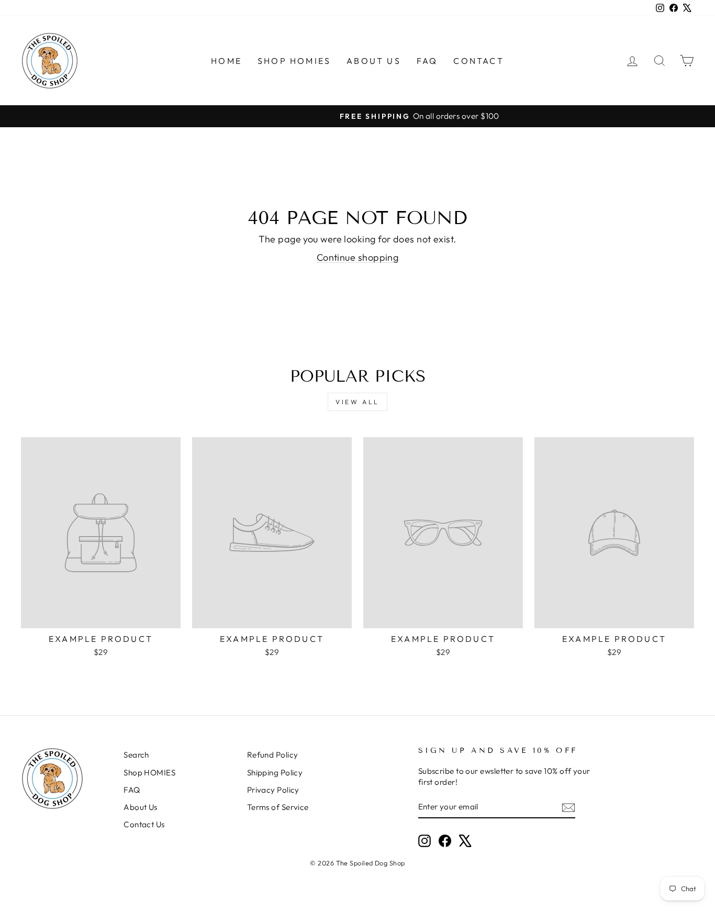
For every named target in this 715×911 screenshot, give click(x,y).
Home (226, 60)
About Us (374, 60)
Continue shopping (358, 257)
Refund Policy (272, 755)
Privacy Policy (273, 790)
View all (357, 402)
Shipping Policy (275, 772)
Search (136, 755)
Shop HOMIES (294, 60)
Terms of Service (278, 807)
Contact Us (144, 824)
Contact (478, 60)
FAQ (427, 60)
